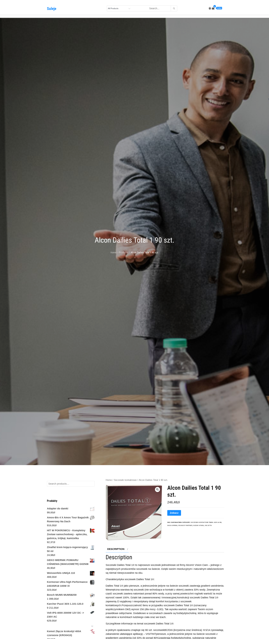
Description (115, 549)
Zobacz (174, 512)
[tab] (117, 549)
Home (109, 480)
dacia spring (172, 525)
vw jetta (208, 525)
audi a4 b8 (218, 522)
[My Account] (210, 8)
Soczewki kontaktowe (125, 480)
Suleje (51, 8)
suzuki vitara (198, 525)
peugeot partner (185, 525)
